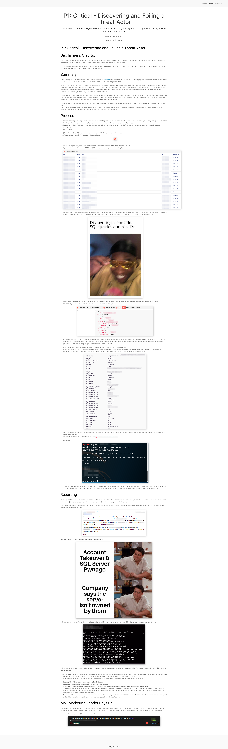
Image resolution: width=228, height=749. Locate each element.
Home (204, 4)
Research (218, 4)
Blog (211, 4)
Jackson (107, 79)
